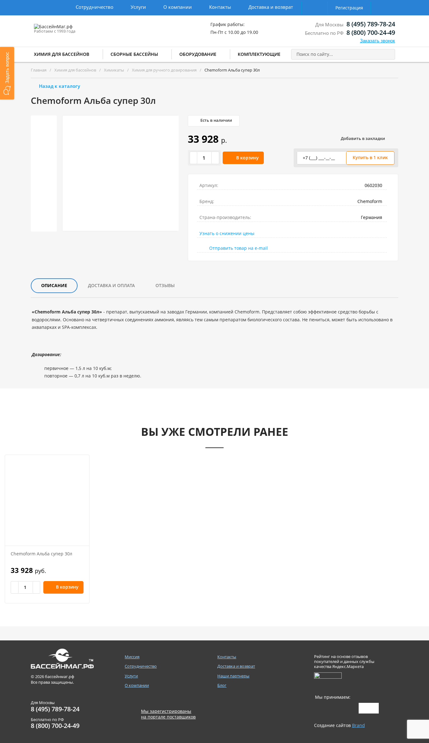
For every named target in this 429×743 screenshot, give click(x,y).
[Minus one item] (194, 158)
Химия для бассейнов (61, 54)
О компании (177, 7)
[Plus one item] (215, 158)
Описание (54, 285)
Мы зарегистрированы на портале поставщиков (168, 714)
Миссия (132, 657)
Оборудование (197, 54)
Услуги (138, 7)
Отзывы (165, 285)
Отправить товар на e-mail (238, 248)
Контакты (220, 7)
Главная (38, 70)
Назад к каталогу (59, 86)
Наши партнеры (233, 676)
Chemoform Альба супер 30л (41, 554)
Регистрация (349, 8)
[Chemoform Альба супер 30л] (47, 500)
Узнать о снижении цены (226, 233)
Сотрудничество (94, 7)
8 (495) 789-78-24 (370, 24)
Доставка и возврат (270, 7)
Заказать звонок (377, 40)
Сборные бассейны (134, 54)
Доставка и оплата (111, 285)
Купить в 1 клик (370, 157)
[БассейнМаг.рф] (72, 29)
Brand (358, 725)
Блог (221, 685)
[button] (7, 73)
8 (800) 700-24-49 (370, 32)
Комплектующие (259, 54)
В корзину (247, 158)
